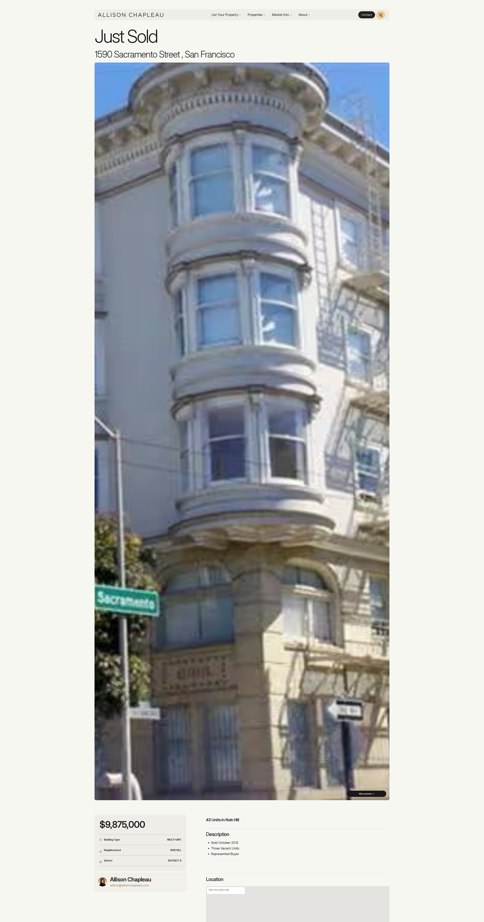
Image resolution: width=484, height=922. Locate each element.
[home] (130, 15)
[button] (226, 15)
